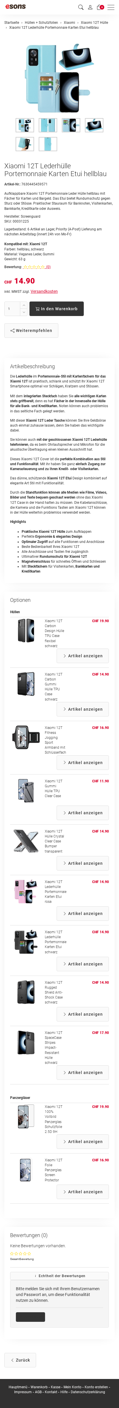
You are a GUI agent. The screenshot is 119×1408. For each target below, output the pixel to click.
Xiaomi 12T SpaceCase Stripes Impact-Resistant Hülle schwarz (53, 1048)
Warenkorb (40, 1387)
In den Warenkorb (59, 308)
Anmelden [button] (32, 1317)
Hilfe (64, 1392)
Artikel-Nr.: (12, 184)
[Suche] (81, 7)
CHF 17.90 (100, 1033)
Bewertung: (13, 267)
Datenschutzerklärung (88, 1392)
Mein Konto (72, 1387)
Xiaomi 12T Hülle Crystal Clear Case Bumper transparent (54, 841)
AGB (38, 1392)
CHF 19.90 (100, 621)
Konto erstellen (96, 1387)
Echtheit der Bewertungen (61, 1276)
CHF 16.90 (100, 728)
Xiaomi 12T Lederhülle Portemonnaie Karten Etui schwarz (55, 942)
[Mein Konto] (90, 7)
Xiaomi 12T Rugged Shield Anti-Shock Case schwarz (54, 993)
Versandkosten (44, 291)
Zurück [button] (22, 1360)
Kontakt (51, 1392)
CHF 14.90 (100, 674)
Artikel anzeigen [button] (85, 656)
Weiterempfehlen (33, 330)
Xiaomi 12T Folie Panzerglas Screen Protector (53, 1170)
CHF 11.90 (100, 781)
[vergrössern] (59, 78)
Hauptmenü (18, 1387)
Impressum (23, 1392)
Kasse (55, 1387)
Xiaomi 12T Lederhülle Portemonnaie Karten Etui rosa (55, 892)
